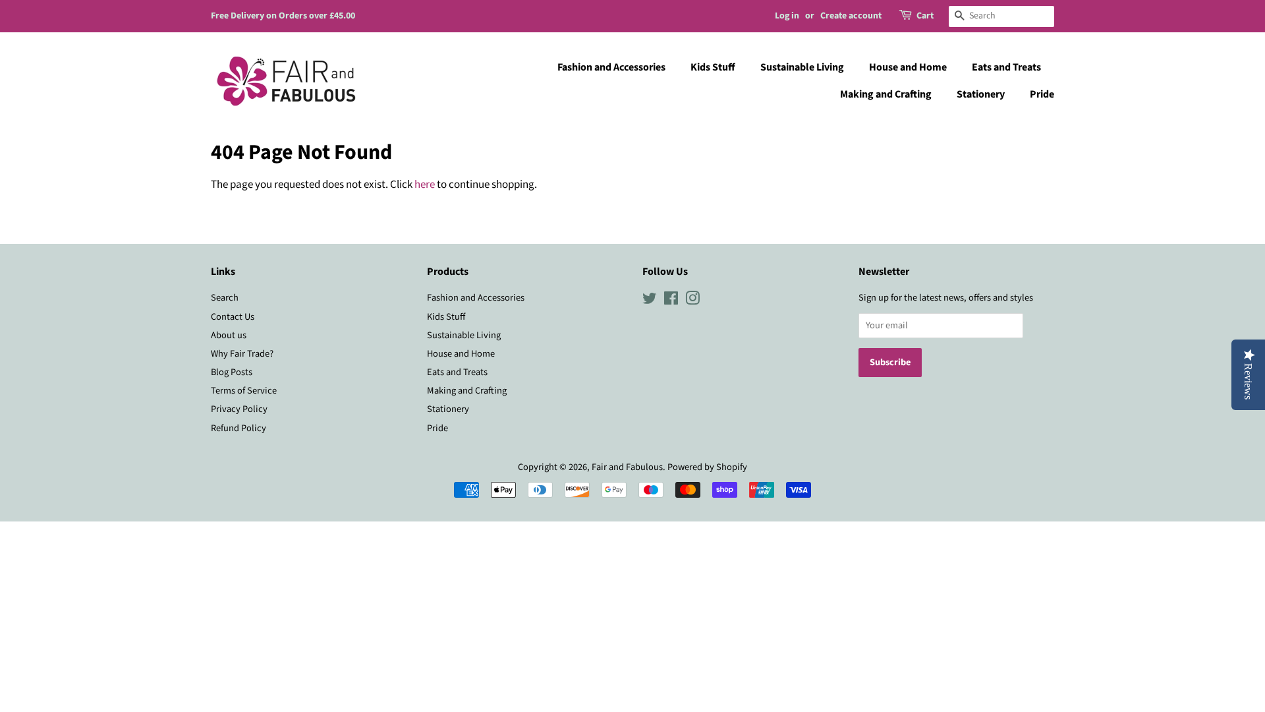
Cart (925, 15)
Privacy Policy (239, 409)
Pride (1042, 94)
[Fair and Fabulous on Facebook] (671, 301)
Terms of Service (244, 391)
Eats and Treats (1006, 67)
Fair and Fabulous (627, 467)
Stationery (981, 94)
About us (228, 335)
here (424, 185)
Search (225, 298)
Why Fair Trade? (242, 354)
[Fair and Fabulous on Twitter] (649, 301)
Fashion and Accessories (611, 67)
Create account (851, 15)
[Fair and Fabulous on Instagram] (692, 301)
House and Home (908, 67)
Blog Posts (231, 372)
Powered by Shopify (707, 467)
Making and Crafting (886, 94)
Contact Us (232, 317)
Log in (787, 15)
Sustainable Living (802, 67)
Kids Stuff (712, 67)
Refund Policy (238, 428)
